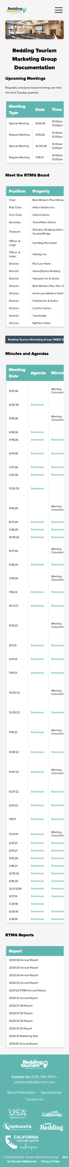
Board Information (21, 1092)
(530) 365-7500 (43, 1076)
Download (37, 405)
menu (59, 10)
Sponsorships (51, 1092)
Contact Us (34, 1099)
